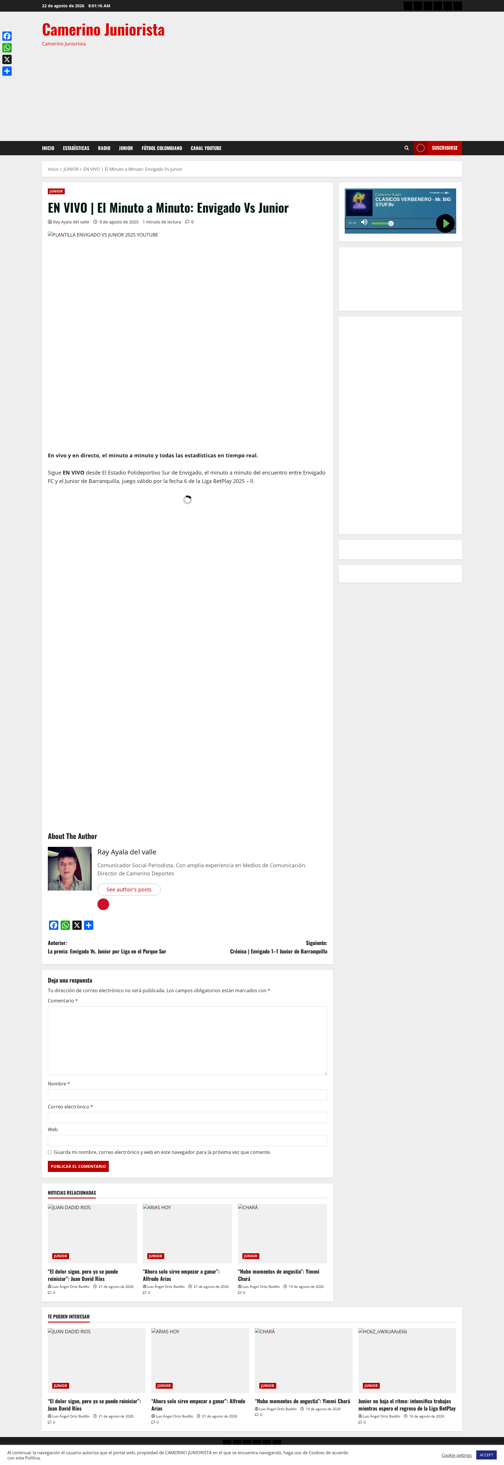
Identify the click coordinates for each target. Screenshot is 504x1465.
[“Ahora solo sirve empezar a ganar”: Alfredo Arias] (187, 1233)
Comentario (63, 1000)
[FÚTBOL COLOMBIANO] (447, 5)
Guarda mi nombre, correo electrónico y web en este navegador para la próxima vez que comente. (162, 1152)
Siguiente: (278, 947)
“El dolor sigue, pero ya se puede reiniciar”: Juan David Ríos (83, 1274)
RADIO (104, 147)
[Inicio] (408, 5)
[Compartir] (7, 71)
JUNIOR (126, 147)
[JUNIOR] (437, 5)
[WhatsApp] (7, 48)
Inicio (48, 147)
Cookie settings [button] (457, 1455)
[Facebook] (7, 36)
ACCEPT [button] (486, 1454)
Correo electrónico (70, 1106)
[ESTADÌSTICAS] (418, 5)
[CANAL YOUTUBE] (457, 5)
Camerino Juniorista (103, 28)
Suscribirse (445, 147)
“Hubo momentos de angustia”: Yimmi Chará (278, 1274)
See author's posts (129, 889)
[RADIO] (428, 5)
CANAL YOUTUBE (206, 147)
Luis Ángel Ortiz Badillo (71, 1286)
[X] (7, 59)
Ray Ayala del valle (71, 222)
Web (53, 1129)
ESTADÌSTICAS (76, 147)
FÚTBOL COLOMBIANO (162, 147)
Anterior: (107, 947)
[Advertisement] (251, 91)
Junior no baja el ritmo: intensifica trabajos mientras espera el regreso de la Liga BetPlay (407, 1404)
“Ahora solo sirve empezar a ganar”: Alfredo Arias (181, 1274)
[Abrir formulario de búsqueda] (407, 148)
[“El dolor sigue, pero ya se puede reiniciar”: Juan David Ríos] (92, 1233)
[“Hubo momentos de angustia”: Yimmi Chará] (282, 1233)
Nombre (59, 1083)
